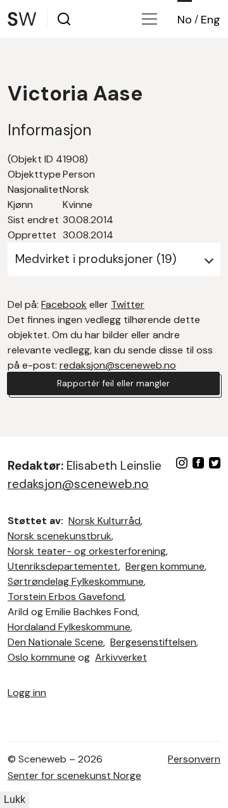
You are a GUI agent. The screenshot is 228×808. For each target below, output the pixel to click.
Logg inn (27, 692)
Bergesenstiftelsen (153, 642)
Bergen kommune (165, 566)
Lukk (14, 799)
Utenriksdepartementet (63, 566)
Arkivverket (121, 657)
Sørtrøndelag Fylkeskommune (76, 581)
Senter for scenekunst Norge (74, 775)
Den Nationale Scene (55, 642)
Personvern (194, 759)
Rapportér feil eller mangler (113, 383)
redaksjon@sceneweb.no (118, 365)
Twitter (127, 304)
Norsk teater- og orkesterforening (87, 551)
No (184, 19)
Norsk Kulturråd (104, 520)
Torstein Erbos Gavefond (66, 596)
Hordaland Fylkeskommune (69, 627)
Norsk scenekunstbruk (59, 535)
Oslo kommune (41, 657)
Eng (210, 19)
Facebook (64, 304)
